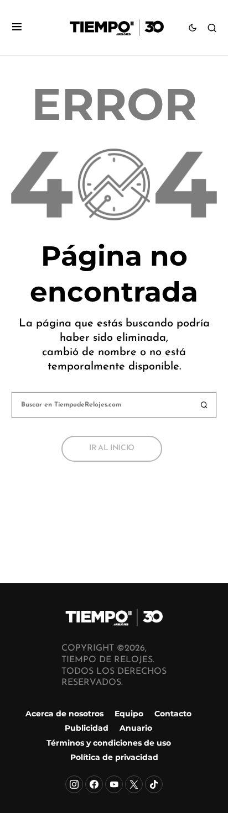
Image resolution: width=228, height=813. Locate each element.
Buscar (204, 405)
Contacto (172, 714)
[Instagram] (74, 784)
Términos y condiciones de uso (108, 743)
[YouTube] (114, 784)
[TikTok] (154, 784)
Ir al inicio (111, 448)
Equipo (129, 714)
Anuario (136, 728)
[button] (17, 28)
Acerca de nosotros (64, 714)
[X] (134, 784)
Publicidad (86, 728)
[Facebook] (94, 784)
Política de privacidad (114, 757)
